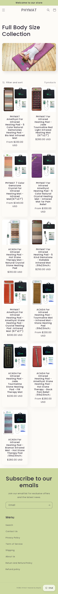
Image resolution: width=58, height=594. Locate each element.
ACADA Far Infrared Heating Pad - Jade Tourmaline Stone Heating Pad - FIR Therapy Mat (15, 383)
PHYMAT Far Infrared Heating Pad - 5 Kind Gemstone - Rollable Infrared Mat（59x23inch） (43, 257)
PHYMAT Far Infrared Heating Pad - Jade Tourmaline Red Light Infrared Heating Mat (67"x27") (43, 126)
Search (9, 525)
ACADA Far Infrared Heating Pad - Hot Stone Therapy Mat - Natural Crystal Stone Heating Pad (14, 259)
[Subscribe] (49, 505)
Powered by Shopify (34, 588)
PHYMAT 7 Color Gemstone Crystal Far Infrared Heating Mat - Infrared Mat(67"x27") (14, 191)
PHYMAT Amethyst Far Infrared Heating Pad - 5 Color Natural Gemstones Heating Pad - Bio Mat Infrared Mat (15, 127)
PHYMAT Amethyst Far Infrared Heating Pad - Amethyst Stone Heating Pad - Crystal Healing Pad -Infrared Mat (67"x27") (15, 320)
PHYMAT (24, 588)
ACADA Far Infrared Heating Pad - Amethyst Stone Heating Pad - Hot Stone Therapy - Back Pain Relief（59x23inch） (43, 384)
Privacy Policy (13, 537)
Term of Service (14, 544)
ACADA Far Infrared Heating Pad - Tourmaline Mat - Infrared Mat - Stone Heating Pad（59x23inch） (43, 319)
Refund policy (13, 569)
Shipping (10, 550)
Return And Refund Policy (19, 563)
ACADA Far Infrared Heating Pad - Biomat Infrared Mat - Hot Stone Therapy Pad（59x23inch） (15, 447)
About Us (10, 556)
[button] (3, 10)
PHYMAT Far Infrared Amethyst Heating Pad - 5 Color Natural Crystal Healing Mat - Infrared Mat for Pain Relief (43, 194)
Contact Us (12, 531)
